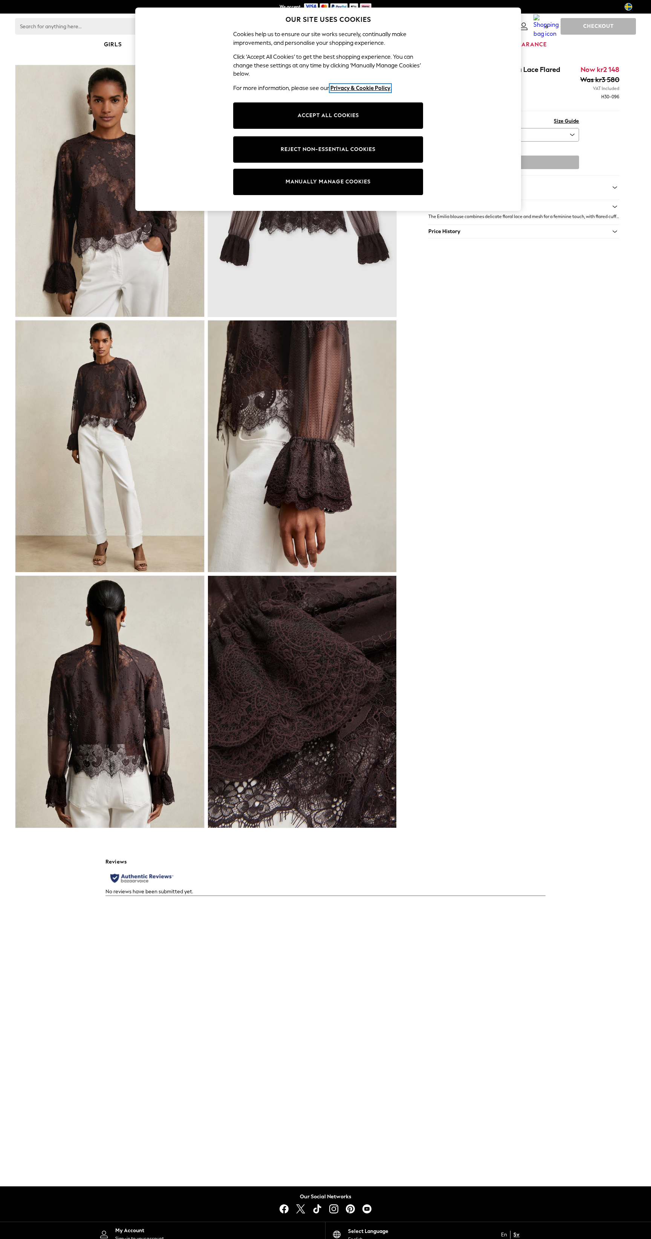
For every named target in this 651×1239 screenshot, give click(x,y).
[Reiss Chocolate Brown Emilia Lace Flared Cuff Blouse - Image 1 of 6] (109, 191)
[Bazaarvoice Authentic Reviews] (141, 878)
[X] (300, 1209)
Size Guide (566, 121)
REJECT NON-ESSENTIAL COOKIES (328, 149)
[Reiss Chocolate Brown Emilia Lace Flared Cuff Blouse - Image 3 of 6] (109, 446)
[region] (328, 109)
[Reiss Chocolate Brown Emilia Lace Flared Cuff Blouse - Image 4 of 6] (302, 446)
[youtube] (367, 1209)
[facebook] (284, 1209)
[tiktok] (317, 1209)
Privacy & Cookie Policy (360, 88)
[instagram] (334, 1209)
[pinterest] (350, 1209)
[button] (523, 207)
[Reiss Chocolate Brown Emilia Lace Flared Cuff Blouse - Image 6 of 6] (302, 701)
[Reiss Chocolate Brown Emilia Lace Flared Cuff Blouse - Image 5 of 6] (109, 701)
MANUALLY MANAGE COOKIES (328, 182)
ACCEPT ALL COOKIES (328, 115)
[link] (523, 26)
